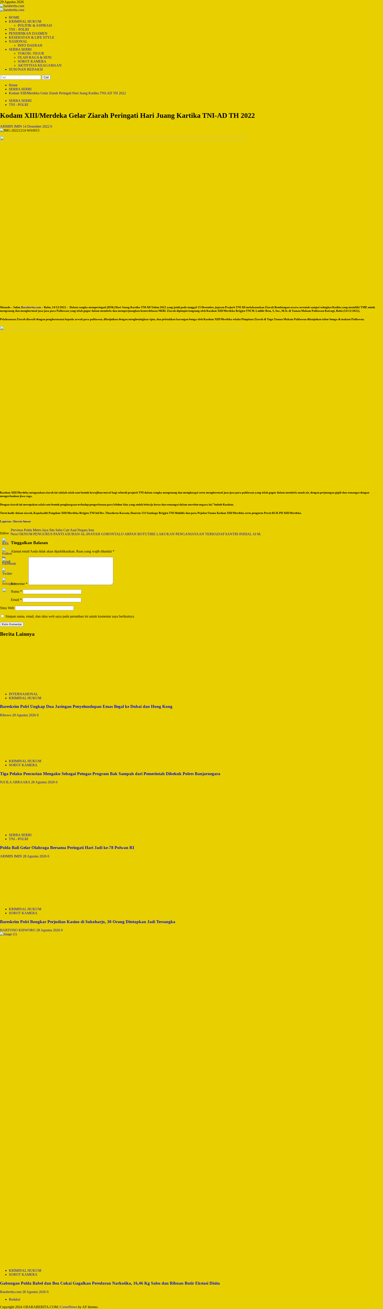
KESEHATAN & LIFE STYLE (31, 37)
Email (16, 600)
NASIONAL (18, 41)
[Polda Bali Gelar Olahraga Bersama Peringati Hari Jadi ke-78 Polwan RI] (33, 827)
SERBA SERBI (20, 49)
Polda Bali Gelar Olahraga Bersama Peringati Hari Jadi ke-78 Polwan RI (67, 847)
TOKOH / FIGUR (31, 53)
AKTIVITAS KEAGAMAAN (40, 65)
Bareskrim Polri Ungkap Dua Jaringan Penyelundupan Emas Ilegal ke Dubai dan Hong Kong (86, 706)
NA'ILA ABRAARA (15, 782)
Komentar (19, 584)
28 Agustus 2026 (24, 715)
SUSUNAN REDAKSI (26, 69)
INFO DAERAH (30, 45)
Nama (16, 591)
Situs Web (7, 608)
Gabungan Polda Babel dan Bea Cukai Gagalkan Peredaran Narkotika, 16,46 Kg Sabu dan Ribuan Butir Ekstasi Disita (110, 1283)
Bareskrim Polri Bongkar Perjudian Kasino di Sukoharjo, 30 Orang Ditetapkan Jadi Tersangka (87, 921)
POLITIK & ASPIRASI (35, 25)
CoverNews (68, 1307)
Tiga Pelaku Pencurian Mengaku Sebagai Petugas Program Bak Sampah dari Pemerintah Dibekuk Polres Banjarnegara (110, 773)
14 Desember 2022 (36, 126)
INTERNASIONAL (23, 694)
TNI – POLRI (19, 29)
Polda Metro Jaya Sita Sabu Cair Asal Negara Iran (52, 530)
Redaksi (14, 1299)
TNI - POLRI (18, 105)
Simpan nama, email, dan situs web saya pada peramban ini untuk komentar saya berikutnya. (70, 616)
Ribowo (6, 715)
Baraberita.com (11, 1292)
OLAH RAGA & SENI (34, 57)
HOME (14, 17)
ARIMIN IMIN (11, 126)
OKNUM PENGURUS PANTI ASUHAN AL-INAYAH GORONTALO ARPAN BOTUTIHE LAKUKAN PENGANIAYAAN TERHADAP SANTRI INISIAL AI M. (136, 534)
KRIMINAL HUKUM (25, 21)
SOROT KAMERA (32, 61)
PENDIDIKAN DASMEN (28, 33)
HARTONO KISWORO (18, 930)
